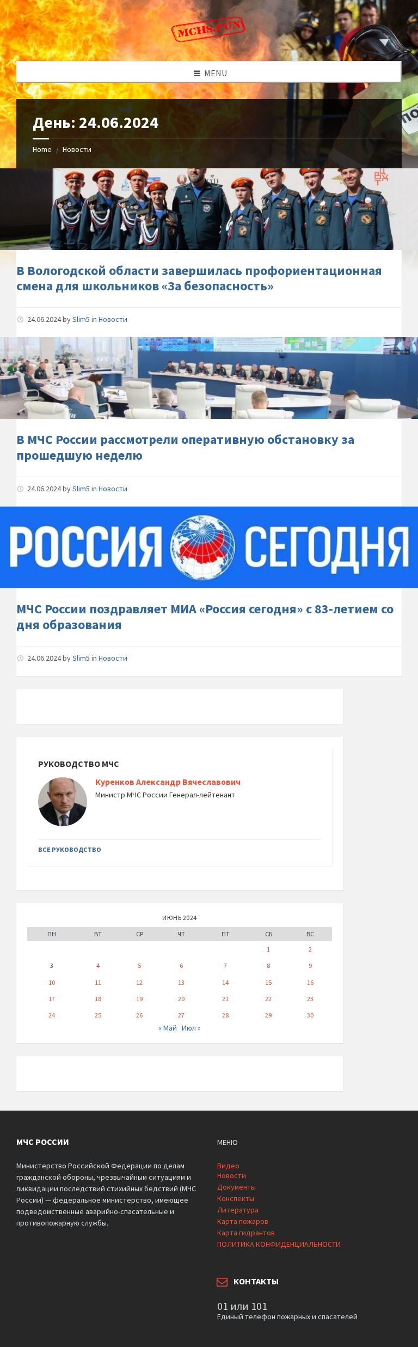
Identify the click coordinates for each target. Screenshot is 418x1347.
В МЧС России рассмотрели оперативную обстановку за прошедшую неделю (185, 447)
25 (98, 1015)
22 (268, 999)
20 (181, 999)
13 (181, 982)
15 (268, 982)
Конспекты (235, 1198)
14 (225, 982)
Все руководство (69, 849)
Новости (77, 149)
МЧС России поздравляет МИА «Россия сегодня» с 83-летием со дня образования (205, 616)
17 (51, 999)
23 (310, 999)
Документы (236, 1187)
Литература (238, 1210)
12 (139, 982)
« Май (167, 1028)
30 (310, 1015)
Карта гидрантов (246, 1233)
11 (98, 982)
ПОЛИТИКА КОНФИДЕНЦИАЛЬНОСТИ (279, 1244)
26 (139, 1015)
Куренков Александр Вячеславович (168, 782)
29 (268, 1015)
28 (225, 1015)
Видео (228, 1166)
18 (98, 999)
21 (225, 999)
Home (42, 149)
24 (51, 1015)
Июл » (191, 1028)
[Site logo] (209, 39)
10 (51, 982)
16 (310, 982)
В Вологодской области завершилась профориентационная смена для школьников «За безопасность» (199, 278)
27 (181, 1015)
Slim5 (81, 319)
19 (139, 999)
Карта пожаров (242, 1221)
